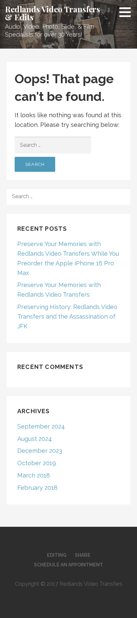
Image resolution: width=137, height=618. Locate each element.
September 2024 (41, 426)
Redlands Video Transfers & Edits (52, 13)
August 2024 (34, 438)
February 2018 (37, 487)
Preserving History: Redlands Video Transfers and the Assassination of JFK (67, 316)
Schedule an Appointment (68, 564)
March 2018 (33, 475)
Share (82, 555)
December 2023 (39, 450)
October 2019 (36, 463)
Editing (57, 555)
